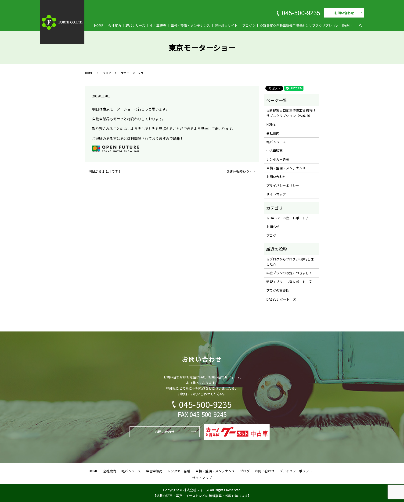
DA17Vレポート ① (281, 299)
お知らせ (272, 226)
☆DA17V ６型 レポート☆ (287, 218)
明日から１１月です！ (105, 171)
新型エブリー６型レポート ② (289, 281)
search (363, 25)
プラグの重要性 (277, 290)
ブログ (107, 73)
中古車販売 (158, 25)
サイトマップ (276, 194)
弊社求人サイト (226, 25)
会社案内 (114, 25)
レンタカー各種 (277, 159)
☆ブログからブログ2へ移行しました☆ (290, 262)
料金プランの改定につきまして (289, 273)
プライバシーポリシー (282, 185)
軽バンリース (135, 25)
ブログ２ (248, 25)
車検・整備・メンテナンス (190, 25)
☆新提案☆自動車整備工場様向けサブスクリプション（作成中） (307, 25)
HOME (98, 25)
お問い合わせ (344, 13)
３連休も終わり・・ (241, 171)
